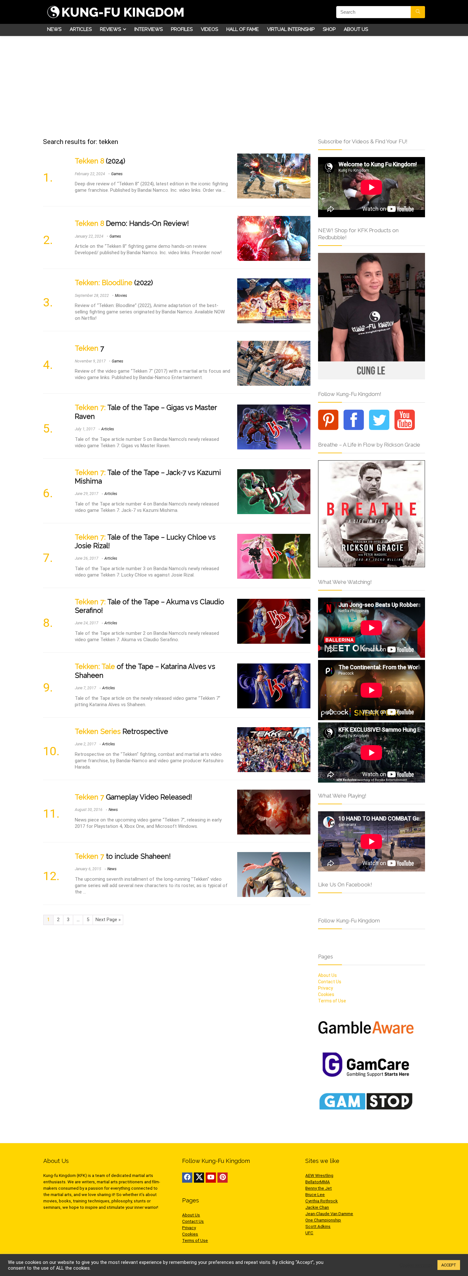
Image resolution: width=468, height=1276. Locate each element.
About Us (356, 29)
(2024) (100, 161)
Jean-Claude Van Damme (329, 1213)
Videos (209, 29)
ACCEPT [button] (448, 1265)
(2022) (114, 283)
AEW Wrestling (319, 1175)
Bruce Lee (315, 1194)
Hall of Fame (242, 29)
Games (117, 174)
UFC (309, 1232)
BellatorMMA (317, 1181)
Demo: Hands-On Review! (132, 223)
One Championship (323, 1220)
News (54, 29)
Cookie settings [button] (416, 1265)
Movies (121, 295)
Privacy (325, 988)
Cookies (326, 994)
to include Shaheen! (123, 856)
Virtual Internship (291, 29)
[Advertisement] (234, 83)
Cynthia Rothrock (321, 1201)
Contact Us (329, 981)
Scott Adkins (317, 1226)
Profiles (182, 29)
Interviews (148, 29)
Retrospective (121, 731)
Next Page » (108, 919)
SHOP (329, 29)
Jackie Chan (317, 1207)
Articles (81, 29)
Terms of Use (332, 1000)
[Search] (418, 12)
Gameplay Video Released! (133, 797)
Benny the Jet (318, 1188)
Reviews (110, 29)
